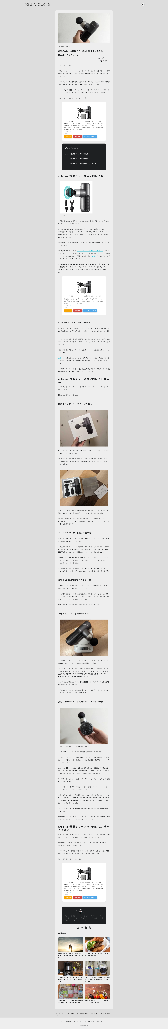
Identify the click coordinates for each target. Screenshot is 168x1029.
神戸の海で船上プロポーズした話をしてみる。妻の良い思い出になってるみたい (70, 956)
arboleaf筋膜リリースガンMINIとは (77, 154)
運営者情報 (68, 1022)
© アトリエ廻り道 (84, 1025)
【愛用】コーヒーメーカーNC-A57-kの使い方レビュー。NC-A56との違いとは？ (70, 979)
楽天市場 (77, 136)
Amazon (68, 136)
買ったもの (61, 46)
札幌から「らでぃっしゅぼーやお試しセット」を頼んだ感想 (97, 1002)
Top (57, 1013)
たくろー (106, 61)
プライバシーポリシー (78, 1022)
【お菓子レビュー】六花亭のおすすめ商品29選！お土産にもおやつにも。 (70, 1002)
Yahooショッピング (90, 136)
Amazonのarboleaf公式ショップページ (90, 251)
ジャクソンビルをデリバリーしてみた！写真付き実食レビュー (96, 955)
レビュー (63, 1013)
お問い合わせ (103, 1022)
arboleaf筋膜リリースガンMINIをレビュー (79, 159)
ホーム (62, 1022)
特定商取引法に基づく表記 (92, 1022)
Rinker (70, 131)
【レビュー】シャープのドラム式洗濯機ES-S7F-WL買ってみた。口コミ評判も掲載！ (97, 979)
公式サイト (95, 256)
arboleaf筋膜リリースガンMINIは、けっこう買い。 (82, 164)
